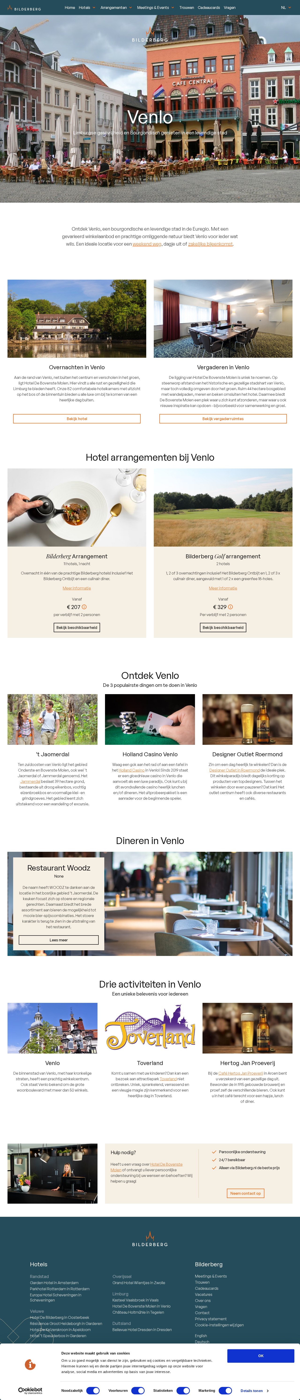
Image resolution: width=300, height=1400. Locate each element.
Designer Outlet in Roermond (235, 770)
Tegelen (157, 1312)
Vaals (154, 1300)
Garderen (94, 1323)
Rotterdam (48, 1288)
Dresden (164, 1329)
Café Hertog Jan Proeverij (240, 1073)
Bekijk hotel (77, 418)
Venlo (166, 1306)
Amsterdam (68, 1282)
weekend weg (147, 244)
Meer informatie (77, 588)
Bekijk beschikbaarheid (76, 627)
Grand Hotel (131, 1282)
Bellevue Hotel (132, 1329)
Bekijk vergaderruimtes (223, 418)
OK (261, 1356)
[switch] (138, 1390)
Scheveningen (42, 1300)
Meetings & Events (153, 7)
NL (283, 7)
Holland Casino (132, 770)
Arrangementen (114, 7)
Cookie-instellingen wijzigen (219, 1325)
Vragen (230, 7)
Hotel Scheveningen (54, 1295)
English (201, 1335)
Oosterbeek (78, 1317)
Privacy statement (211, 1318)
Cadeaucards (209, 7)
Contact (202, 1312)
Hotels (84, 7)
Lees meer (59, 940)
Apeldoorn (81, 1329)
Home (70, 7)
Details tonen (251, 1391)
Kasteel (128, 1300)
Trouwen (186, 7)
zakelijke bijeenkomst (210, 244)
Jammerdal (30, 781)
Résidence (55, 1323)
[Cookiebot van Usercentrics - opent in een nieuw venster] (30, 1390)
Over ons (203, 1300)
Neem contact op (245, 1193)
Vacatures (203, 1294)
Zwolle (159, 1282)
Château (129, 1312)
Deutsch (202, 1341)
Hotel (42, 1282)
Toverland (168, 1079)
